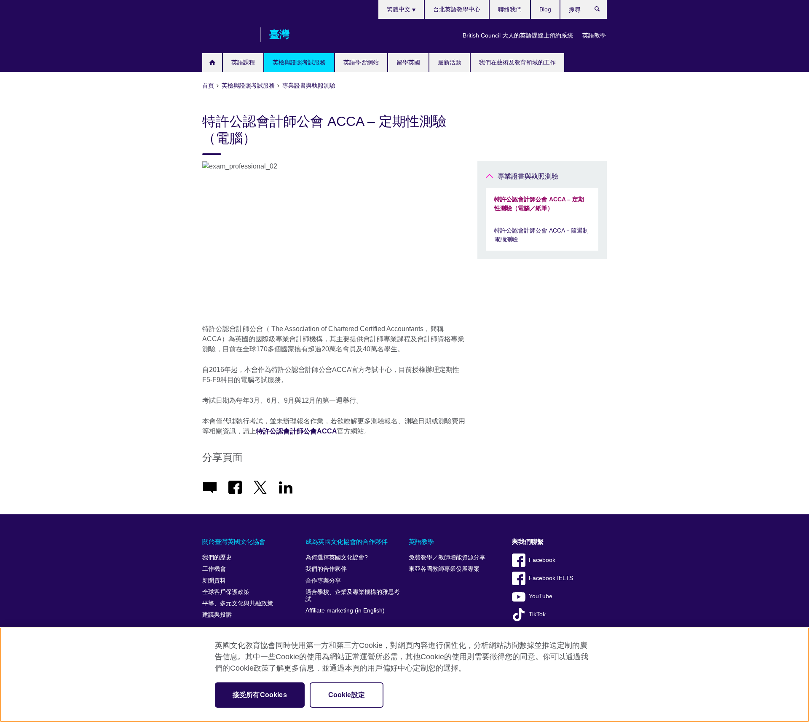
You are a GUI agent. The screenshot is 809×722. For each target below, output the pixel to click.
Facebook (542, 560)
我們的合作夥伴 (326, 569)
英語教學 (594, 35)
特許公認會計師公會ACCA (296, 431)
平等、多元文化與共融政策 (237, 603)
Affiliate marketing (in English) (345, 610)
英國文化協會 (227, 34)
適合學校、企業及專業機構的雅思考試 (352, 596)
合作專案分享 (323, 581)
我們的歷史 (217, 557)
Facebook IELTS (551, 578)
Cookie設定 (346, 694)
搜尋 (601, 11)
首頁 (212, 62)
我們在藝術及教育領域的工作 (517, 62)
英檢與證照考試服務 (299, 62)
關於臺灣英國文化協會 (233, 541)
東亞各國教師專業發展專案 (444, 569)
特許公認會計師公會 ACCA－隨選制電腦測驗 (541, 235)
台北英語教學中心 (456, 9)
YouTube (540, 596)
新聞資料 (214, 581)
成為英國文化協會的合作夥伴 (346, 541)
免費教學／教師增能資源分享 (447, 557)
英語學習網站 (361, 62)
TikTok (537, 614)
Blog (545, 9)
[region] (404, 674)
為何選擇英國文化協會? (336, 557)
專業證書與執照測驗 (528, 176)
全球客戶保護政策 (225, 592)
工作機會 (214, 569)
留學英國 (408, 62)
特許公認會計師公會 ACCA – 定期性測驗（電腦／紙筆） (539, 203)
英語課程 (243, 62)
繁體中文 (399, 9)
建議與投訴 (217, 615)
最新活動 (449, 62)
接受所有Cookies (260, 694)
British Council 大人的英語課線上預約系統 (518, 35)
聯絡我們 (510, 9)
